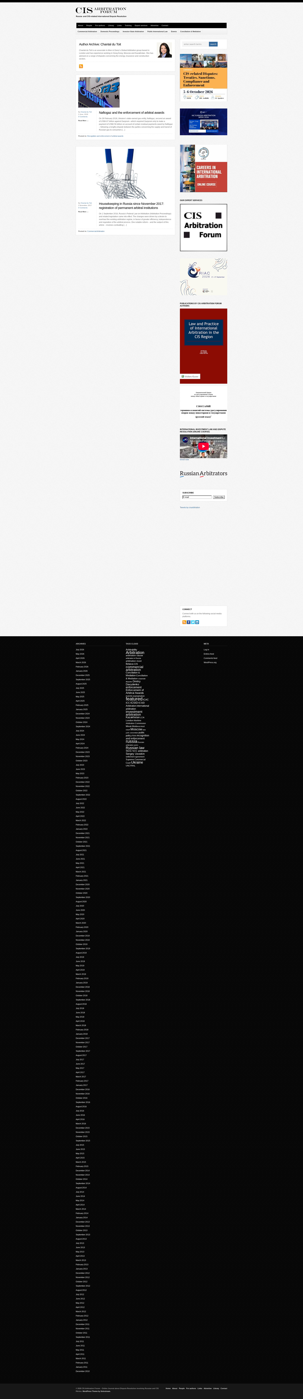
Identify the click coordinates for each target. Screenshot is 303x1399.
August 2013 (81, 1239)
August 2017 (81, 1055)
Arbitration (135, 652)
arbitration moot (134, 661)
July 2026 (80, 650)
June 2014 (80, 1196)
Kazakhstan (133, 717)
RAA (134, 736)
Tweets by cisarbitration (190, 507)
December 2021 (83, 833)
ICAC (146, 699)
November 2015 (83, 1132)
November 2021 (83, 837)
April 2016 (80, 1119)
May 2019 (80, 966)
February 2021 (82, 876)
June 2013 (80, 1247)
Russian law (135, 748)
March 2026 (81, 662)
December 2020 (83, 884)
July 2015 (80, 1145)
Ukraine (137, 762)
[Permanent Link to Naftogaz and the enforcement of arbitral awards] (99, 110)
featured (134, 698)
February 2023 (82, 778)
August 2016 (81, 1106)
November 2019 (83, 940)
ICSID (134, 702)
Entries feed (209, 654)
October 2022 (81, 790)
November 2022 (83, 786)
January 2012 (82, 1320)
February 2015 (82, 1166)
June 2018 (80, 1013)
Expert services (141, 25)
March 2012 (81, 1311)
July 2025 (80, 688)
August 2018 (81, 1004)
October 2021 (81, 842)
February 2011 (82, 1363)
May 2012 (80, 1303)
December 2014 (83, 1171)
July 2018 (80, 1008)
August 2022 (81, 799)
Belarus (130, 663)
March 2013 (81, 1260)
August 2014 (81, 1188)
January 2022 (82, 829)
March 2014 (81, 1209)
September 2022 (83, 795)
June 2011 (80, 1346)
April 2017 (80, 1072)
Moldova (136, 726)
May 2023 (80, 773)
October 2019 (81, 944)
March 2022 (81, 820)
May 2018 (80, 1017)
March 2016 (81, 1124)
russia (131, 741)
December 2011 (82, 1324)
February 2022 (82, 825)
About (80, 25)
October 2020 (81, 893)
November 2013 (83, 1226)
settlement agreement (135, 757)
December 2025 (83, 675)
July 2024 (80, 731)
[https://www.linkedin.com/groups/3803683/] (197, 622)
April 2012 (80, 1307)
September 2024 (83, 726)
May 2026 (80, 654)
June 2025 (80, 692)
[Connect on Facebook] (188, 622)
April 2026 (80, 658)
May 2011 (80, 1350)
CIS (136, 664)
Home (168, 1388)
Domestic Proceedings (110, 31)
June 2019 (80, 961)
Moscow (136, 729)
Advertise (154, 25)
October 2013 (81, 1230)
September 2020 (83, 897)
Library (111, 25)
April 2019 (80, 970)
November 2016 (83, 1094)
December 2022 (83, 782)
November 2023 (83, 756)
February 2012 (82, 1316)
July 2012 (80, 1294)
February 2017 (82, 1081)
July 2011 (80, 1341)
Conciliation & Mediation (190, 31)
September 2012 (83, 1286)
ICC (128, 703)
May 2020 (80, 914)
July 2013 (80, 1243)
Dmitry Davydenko (133, 683)
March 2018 (81, 1025)
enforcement (134, 687)
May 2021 (80, 863)
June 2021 (80, 859)
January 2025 (82, 709)
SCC (129, 750)
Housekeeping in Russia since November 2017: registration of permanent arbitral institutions (131, 206)
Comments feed (210, 658)
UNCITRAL (130, 766)
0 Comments (82, 117)
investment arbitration (134, 713)
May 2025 (80, 697)
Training (128, 25)
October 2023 (81, 761)
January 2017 (82, 1085)
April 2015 (80, 1158)
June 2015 (80, 1149)
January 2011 (81, 1367)
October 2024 (81, 722)
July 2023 (80, 765)
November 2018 (83, 991)
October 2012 (81, 1282)
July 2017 (80, 1060)
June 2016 (80, 1115)
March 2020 (81, 923)
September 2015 (83, 1141)
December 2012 (83, 1273)
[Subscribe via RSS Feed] (184, 622)
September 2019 (83, 948)
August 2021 (81, 850)
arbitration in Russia (133, 658)
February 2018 (82, 1030)
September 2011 (83, 1337)
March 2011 (81, 1358)
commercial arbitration (134, 668)
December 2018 (83, 987)
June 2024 (80, 735)
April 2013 (80, 1256)
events (129, 696)
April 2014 (80, 1205)
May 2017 (80, 1068)
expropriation (139, 696)
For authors (100, 25)
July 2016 (80, 1111)
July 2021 (80, 855)
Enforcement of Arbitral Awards (135, 691)
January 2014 (82, 1217)
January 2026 (82, 671)
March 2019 (81, 974)
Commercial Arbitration (87, 31)
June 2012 (80, 1299)
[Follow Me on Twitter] (193, 622)
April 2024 (80, 744)
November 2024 (83, 718)
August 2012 (81, 1290)
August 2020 (81, 902)
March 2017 (81, 1077)
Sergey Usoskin (135, 753)
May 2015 (80, 1153)
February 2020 (82, 927)
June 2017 (80, 1064)
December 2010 (83, 1371)
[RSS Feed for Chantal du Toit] (81, 67)
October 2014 (81, 1179)
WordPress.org (210, 662)
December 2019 (83, 936)
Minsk (129, 726)
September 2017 (83, 1051)
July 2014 (80, 1192)
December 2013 (83, 1222)
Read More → (83, 120)
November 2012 (83, 1277)
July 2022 (80, 803)
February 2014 (82, 1213)
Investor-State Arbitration (133, 31)
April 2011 (80, 1354)
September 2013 (83, 1235)
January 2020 (82, 931)
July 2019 (80, 957)
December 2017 (83, 1038)
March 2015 (81, 1162)
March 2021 (81, 872)
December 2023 (83, 752)
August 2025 (81, 684)
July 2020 (80, 906)
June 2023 (80, 769)
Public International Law (157, 31)
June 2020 (80, 910)
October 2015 (81, 1136)
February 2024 (82, 748)
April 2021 (80, 867)
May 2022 (80, 812)
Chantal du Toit (86, 112)
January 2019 (82, 983)
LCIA (142, 717)
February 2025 (82, 705)
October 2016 (81, 1098)
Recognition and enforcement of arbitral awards (105, 136)
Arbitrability (131, 649)
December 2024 (83, 714)
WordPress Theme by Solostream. (97, 1391)
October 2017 (81, 1047)
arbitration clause (134, 655)
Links (119, 25)
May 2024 (80, 739)
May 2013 (80, 1252)
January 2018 (82, 1034)
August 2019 (81, 953)
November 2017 (83, 1042)
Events (174, 31)
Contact (165, 25)
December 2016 (83, 1089)
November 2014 (83, 1175)
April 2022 (80, 816)
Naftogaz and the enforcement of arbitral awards (131, 113)
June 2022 (80, 808)
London (129, 720)
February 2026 (82, 667)
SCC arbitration (140, 750)
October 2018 (81, 995)
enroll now (184, 459)
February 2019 (82, 978)
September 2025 (83, 679)
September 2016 (83, 1102)
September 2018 (83, 1000)
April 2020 (80, 919)
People (89, 25)
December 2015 (83, 1128)
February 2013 (82, 1264)
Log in (206, 650)
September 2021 (83, 846)
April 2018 (80, 1021)
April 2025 (80, 701)
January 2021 (82, 880)
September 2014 (83, 1183)
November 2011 (82, 1329)
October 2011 (81, 1333)
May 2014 (80, 1200)
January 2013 (82, 1269)
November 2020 (83, 889)
